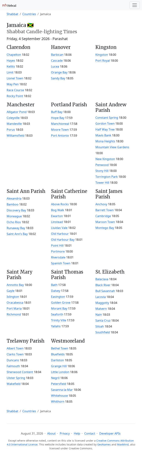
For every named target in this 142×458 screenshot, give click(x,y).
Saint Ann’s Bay (17, 234)
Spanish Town (60, 263)
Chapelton (14, 55)
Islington (13, 297)
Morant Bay (59, 308)
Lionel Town (15, 78)
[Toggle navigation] (134, 5)
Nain (98, 315)
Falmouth (13, 366)
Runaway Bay (16, 228)
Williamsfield (15, 135)
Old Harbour (60, 234)
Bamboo (12, 204)
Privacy (65, 433)
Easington (58, 297)
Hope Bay (57, 118)
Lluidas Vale (59, 228)
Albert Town (15, 348)
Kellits (11, 66)
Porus (11, 130)
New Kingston (105, 159)
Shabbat (12, 14)
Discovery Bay (16, 210)
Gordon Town (105, 123)
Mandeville (14, 124)
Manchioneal (60, 124)
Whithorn (57, 401)
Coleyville (13, 118)
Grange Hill (59, 366)
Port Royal (102, 61)
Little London (60, 372)
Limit (10, 72)
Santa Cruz (103, 320)
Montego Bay (104, 228)
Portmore (58, 251)
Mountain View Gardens (112, 147)
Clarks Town (15, 354)
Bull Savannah (105, 291)
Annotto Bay (15, 285)
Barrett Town (104, 210)
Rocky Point (15, 96)
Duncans (13, 360)
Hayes (11, 61)
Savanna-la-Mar (62, 390)
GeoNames (104, 444)
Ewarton (57, 216)
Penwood (102, 165)
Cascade (57, 61)
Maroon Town (105, 222)
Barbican (57, 55)
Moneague (14, 216)
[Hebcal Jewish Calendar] (9, 5)
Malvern (101, 309)
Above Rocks (60, 204)
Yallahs (56, 326)
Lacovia (100, 297)
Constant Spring (106, 118)
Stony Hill (102, 171)
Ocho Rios (14, 222)
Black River (103, 285)
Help (77, 433)
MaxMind (123, 444)
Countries (29, 14)
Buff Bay (56, 112)
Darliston (57, 360)
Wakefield (14, 384)
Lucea (55, 66)
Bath (54, 285)
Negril (55, 378)
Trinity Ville (58, 320)
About (51, 433)
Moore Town (60, 130)
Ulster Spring (16, 378)
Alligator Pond (17, 112)
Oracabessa (15, 303)
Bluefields (58, 354)
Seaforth (57, 314)
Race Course (15, 90)
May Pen (13, 84)
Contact (89, 433)
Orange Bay (59, 72)
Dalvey (55, 291)
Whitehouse (59, 396)
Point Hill (57, 245)
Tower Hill (102, 183)
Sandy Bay (58, 78)
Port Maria (14, 308)
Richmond (14, 314)
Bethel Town (59, 348)
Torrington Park (106, 177)
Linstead (57, 222)
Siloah (99, 326)
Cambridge (103, 216)
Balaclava (101, 279)
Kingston (101, 55)
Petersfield (58, 384)
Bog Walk (57, 210)
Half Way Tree (105, 129)
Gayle (10, 291)
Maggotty (102, 303)
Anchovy (101, 204)
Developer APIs (110, 433)
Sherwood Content (20, 372)
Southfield (102, 332)
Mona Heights (105, 141)
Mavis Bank (103, 135)
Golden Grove (60, 303)
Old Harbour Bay (63, 240)
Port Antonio (60, 135)
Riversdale (58, 257)
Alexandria (14, 198)
